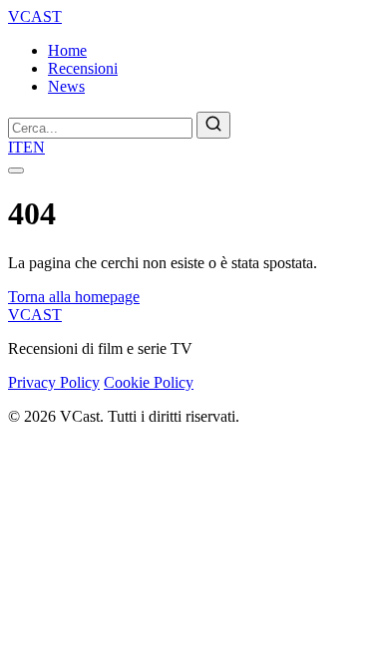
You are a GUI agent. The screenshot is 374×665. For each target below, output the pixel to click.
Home (67, 50)
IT (15, 147)
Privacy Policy (54, 382)
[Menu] (16, 170)
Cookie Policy (148, 382)
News (66, 86)
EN (34, 147)
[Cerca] (213, 125)
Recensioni (83, 68)
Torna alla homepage (74, 296)
